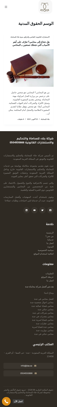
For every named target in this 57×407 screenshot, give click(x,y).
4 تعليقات (20, 119)
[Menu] (6, 7)
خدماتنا (50, 239)
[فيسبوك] (50, 210)
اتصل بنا (50, 243)
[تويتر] (42, 210)
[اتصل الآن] (6, 401)
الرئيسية (50, 232)
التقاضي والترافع (29, 37)
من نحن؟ (49, 236)
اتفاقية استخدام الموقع (44, 253)
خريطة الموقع (47, 277)
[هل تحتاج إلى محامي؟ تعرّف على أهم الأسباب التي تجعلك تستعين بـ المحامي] (28, 68)
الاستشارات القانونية (43, 37)
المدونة (50, 246)
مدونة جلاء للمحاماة (17, 37)
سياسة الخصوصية (46, 250)
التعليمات (49, 273)
